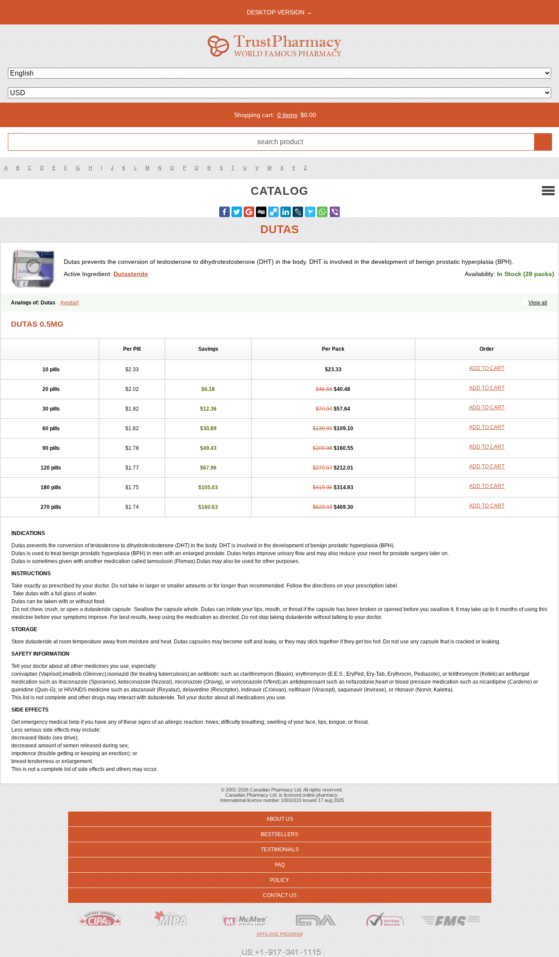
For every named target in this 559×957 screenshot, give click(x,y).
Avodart (69, 303)
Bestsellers (279, 834)
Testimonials (280, 849)
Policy (279, 880)
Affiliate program (280, 934)
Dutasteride (131, 273)
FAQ (280, 865)
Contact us (280, 895)
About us (279, 819)
